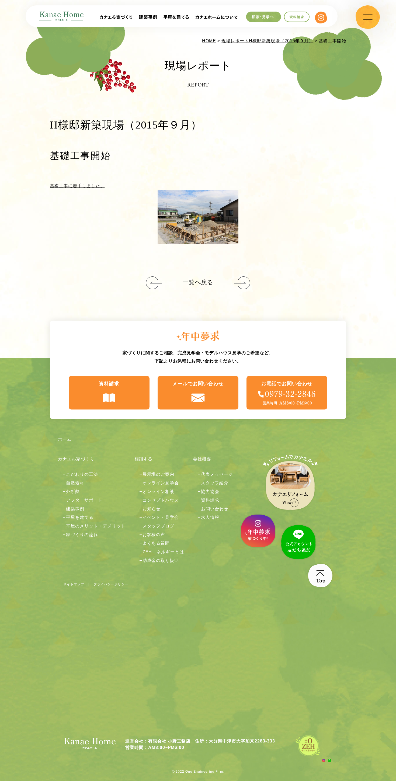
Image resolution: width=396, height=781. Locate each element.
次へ (154, 283)
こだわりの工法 (82, 474)
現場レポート (235, 41)
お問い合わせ (214, 508)
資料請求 (109, 383)
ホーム (65, 439)
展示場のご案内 (159, 474)
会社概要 (202, 459)
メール (198, 383)
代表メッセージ (217, 474)
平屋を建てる (79, 517)
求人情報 (210, 517)
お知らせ (152, 508)
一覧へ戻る (198, 282)
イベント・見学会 (161, 517)
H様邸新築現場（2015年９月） (281, 41)
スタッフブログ (159, 526)
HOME (209, 41)
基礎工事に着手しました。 (77, 185)
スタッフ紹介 (214, 483)
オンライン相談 (159, 491)
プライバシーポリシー (110, 584)
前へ (242, 283)
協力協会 (210, 491)
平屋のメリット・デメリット (95, 526)
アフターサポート (84, 500)
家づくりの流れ (82, 534)
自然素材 (75, 483)
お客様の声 (154, 534)
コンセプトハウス (161, 500)
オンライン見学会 (161, 483)
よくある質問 (156, 543)
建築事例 (75, 508)
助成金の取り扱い (161, 560)
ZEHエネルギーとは (163, 552)
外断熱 (73, 491)
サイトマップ (73, 584)
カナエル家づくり (76, 459)
